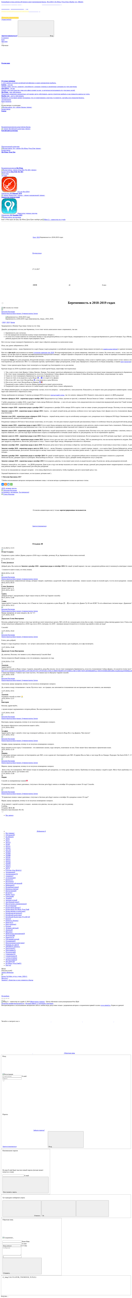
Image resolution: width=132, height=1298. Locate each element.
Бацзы (13, 322)
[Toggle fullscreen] (6, 998)
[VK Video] (67, 1021)
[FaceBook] (98, 1021)
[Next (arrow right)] (4, 1000)
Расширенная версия (12, 168)
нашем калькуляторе (110, 349)
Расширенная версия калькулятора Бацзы (16, 127)
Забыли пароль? (39, 1130)
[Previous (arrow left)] (2, 1000)
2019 (8, 322)
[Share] (4, 998)
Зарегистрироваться (39, 526)
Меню (3, 969)
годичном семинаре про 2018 (43, 352)
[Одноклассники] (5, 484)
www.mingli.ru (105, 1005)
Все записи (9, 815)
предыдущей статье (57, 395)
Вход (51, 36)
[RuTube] (35, 1021)
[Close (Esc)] (2, 998)
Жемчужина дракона (37, 1001)
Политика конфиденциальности (12, 1003)
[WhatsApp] (11, 484)
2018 (38, 237)
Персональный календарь (10, 146)
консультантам (126, 362)
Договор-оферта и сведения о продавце (39, 1003)
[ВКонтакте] (2, 484)
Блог (34, 237)
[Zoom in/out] (8, 998)
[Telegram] (8, 484)
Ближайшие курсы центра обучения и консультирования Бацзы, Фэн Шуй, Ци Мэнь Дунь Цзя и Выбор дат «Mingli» (42, 2)
